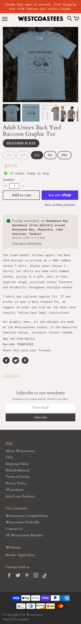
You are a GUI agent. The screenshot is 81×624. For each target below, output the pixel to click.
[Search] (70, 19)
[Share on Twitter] (15, 360)
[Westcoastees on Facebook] (9, 578)
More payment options (60, 204)
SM (9, 155)
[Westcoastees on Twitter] (18, 578)
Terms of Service (18, 477)
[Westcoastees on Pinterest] (26, 578)
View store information (26, 243)
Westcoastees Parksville (22, 522)
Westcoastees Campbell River (27, 516)
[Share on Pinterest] (25, 360)
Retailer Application (20, 555)
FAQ (9, 457)
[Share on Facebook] (6, 360)
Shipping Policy (17, 464)
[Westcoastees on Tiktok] (44, 578)
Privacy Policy (16, 483)
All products (15, 490)
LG (37, 155)
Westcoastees (34, 615)
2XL (64, 155)
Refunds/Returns (17, 470)
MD (23, 155)
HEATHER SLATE (21, 143)
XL (50, 155)
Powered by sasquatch (16, 619)
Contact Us (14, 529)
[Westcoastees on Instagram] (35, 578)
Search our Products (20, 496)
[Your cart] (76, 19)
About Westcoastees (20, 451)
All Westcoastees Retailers (24, 535)
